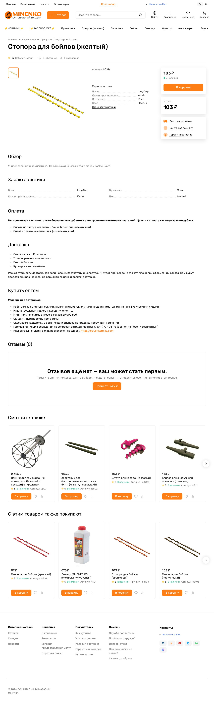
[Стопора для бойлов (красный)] (31, 545)
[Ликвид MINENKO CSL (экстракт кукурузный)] (81, 545)
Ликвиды (149, 28)
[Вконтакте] (163, 643)
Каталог (13, 633)
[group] (56, 107)
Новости (44, 4)
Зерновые (117, 28)
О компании (49, 633)
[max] (163, 650)
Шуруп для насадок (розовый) (131, 477)
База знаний (27, 4)
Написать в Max (158, 4)
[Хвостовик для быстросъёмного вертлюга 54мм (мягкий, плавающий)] (81, 448)
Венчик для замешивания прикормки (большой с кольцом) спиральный (28, 481)
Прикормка (68, 28)
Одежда (167, 28)
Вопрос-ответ (118, 643)
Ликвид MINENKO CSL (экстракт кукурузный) (76, 576)
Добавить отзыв (24, 58)
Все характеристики (104, 107)
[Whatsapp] (196, 643)
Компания (48, 627)
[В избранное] (35, 496)
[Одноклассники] (171, 643)
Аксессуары (185, 28)
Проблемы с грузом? (122, 638)
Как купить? (83, 633)
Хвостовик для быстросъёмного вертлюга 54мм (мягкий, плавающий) (79, 481)
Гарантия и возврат (88, 649)
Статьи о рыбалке (120, 658)
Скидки (13, 638)
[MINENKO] (23, 14)
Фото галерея (61, 4)
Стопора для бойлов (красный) (31, 574)
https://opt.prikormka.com (97, 330)
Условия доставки (87, 643)
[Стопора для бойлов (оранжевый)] (132, 545)
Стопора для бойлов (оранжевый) (125, 576)
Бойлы (134, 28)
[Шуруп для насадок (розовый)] (132, 448)
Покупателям (84, 627)
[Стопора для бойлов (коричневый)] (182, 545)
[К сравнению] (41, 496)
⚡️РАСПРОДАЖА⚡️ (42, 28)
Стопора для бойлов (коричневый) (175, 576)
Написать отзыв (107, 386)
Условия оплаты (85, 638)
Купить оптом (84, 654)
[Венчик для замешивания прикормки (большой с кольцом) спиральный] (31, 448)
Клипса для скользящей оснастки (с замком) (177, 479)
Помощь (114, 627)
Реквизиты (49, 638)
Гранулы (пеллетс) (93, 28)
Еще (203, 28)
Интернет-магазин (20, 627)
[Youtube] (179, 643)
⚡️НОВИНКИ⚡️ (14, 28)
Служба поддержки (122, 633)
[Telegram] (188, 643)
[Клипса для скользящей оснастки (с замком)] (182, 448)
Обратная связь (52, 653)
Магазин (11, 4)
